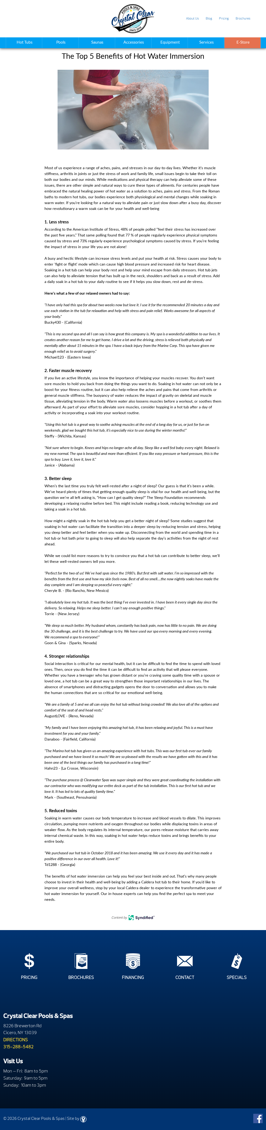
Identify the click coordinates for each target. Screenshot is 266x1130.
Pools (60, 42)
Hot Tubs (24, 42)
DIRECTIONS (15, 1040)
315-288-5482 (18, 1047)
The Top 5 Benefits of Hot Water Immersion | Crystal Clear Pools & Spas (132, 18)
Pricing (224, 18)
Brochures (243, 18)
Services (206, 42)
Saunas (97, 42)
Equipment (170, 42)
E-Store (243, 42)
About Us (192, 18)
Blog (209, 18)
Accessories (133, 42)
